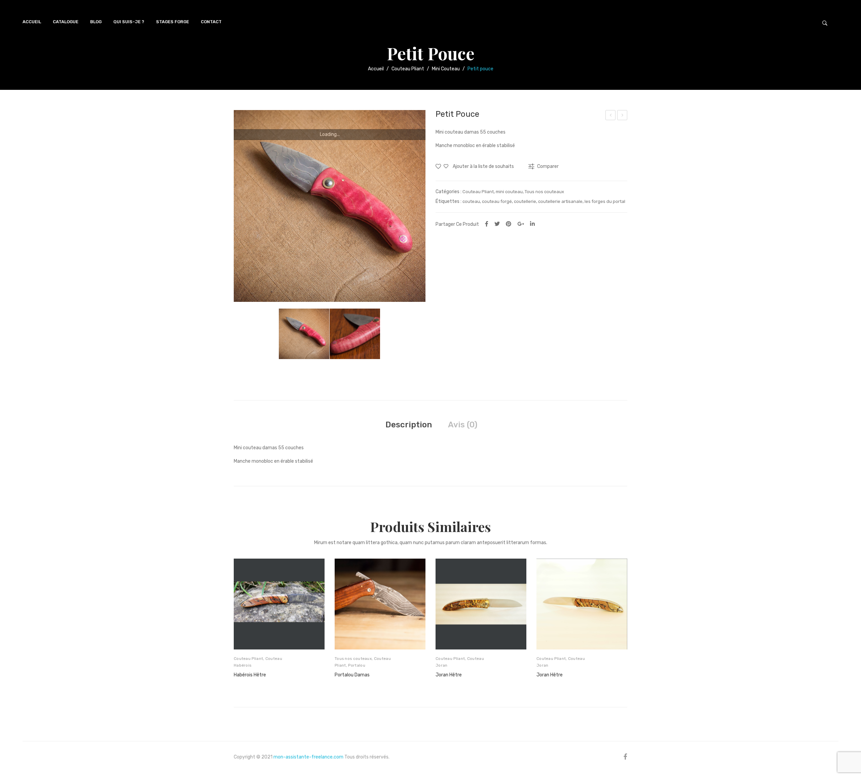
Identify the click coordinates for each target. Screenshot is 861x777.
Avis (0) (462, 425)
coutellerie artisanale (560, 201)
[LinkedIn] (532, 223)
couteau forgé (497, 201)
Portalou (610, 116)
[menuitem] (32, 22)
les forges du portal (605, 201)
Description (408, 425)
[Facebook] (486, 223)
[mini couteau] (329, 206)
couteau (471, 201)
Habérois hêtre (250, 675)
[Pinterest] (508, 223)
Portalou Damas (352, 675)
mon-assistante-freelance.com (308, 757)
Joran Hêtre (449, 675)
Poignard (623, 116)
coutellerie (525, 201)
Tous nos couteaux (544, 191)
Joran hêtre (549, 675)
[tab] (408, 425)
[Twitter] (497, 223)
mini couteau (446, 69)
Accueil (376, 69)
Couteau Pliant (407, 69)
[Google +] (520, 223)
